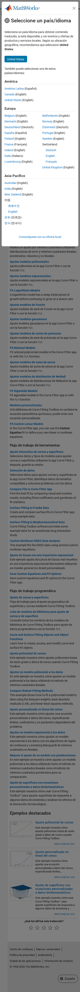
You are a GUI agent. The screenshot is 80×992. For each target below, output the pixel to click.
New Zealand (13, 194)
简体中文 (14, 206)
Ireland (9, 150)
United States (13, 100)
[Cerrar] (74, 8)
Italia (8, 156)
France (9, 144)
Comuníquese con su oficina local (40, 237)
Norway (47, 121)
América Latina (14, 88)
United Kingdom (52, 167)
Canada (10, 94)
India (8, 188)
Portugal (47, 133)
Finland (9, 138)
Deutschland (13, 127)
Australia (10, 183)
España (9, 133)
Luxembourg (13, 161)
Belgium (10, 115)
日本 (7, 217)
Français (51, 161)
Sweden (47, 138)
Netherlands (50, 115)
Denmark (10, 121)
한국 (7, 223)
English (50, 156)
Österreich (48, 127)
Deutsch (51, 150)
